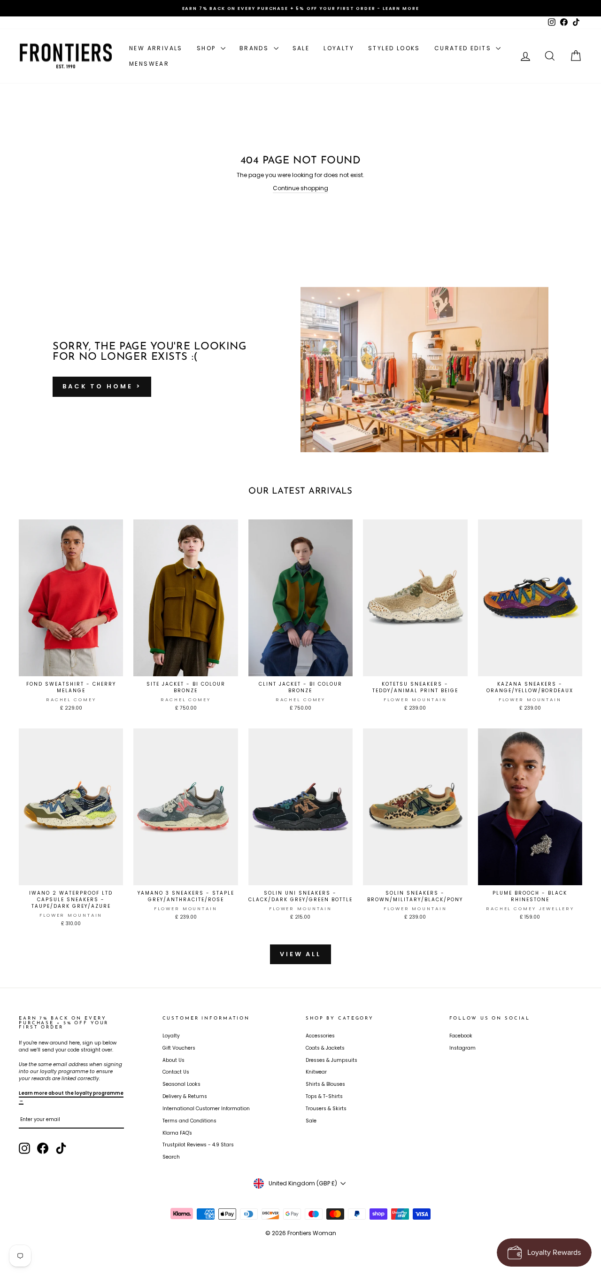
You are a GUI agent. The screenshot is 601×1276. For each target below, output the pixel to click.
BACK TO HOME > (101, 386)
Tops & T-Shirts (324, 1096)
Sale (301, 48)
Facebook (460, 1035)
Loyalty (339, 48)
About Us (173, 1060)
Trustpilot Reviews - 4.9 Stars (198, 1144)
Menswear (149, 64)
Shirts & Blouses (325, 1084)
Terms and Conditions (189, 1120)
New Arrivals (156, 48)
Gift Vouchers (178, 1048)
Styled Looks (394, 48)
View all (300, 954)
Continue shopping (300, 188)
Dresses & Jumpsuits (331, 1060)
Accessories (320, 1035)
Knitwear (316, 1071)
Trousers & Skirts (326, 1108)
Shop (207, 48)
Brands (255, 48)
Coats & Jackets (325, 1048)
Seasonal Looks (181, 1084)
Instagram (462, 1048)
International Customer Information (206, 1108)
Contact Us (175, 1071)
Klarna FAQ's (177, 1133)
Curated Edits (464, 48)
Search (171, 1156)
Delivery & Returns (184, 1096)
